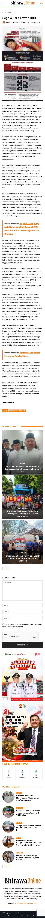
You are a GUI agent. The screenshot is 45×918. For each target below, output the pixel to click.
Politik (18, 838)
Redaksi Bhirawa (19, 22)
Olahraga (22, 508)
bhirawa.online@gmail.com (27, 903)
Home (4, 12)
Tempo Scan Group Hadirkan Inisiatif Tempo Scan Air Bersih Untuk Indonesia (22, 558)
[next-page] (7, 568)
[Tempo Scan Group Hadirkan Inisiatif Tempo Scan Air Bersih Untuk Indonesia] (22, 542)
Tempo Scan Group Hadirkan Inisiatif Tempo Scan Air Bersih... (28, 828)
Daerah (22, 463)
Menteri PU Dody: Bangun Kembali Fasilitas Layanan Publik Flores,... (27, 857)
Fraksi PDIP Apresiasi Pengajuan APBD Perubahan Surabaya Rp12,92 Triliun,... (28, 843)
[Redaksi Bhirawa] (4, 22)
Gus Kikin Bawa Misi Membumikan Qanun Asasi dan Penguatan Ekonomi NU (23, 469)
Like (9, 770)
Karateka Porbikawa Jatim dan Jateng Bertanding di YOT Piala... (28, 813)
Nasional (19, 852)
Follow (22, 770)
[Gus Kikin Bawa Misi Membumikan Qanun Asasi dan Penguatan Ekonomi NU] (22, 452)
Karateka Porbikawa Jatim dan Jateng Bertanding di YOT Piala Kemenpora (22, 513)
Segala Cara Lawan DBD (17, 410)
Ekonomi (22, 552)
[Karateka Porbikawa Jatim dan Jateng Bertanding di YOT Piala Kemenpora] (22, 497)
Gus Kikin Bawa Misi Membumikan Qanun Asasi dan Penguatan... (27, 798)
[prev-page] (3, 568)
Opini (10, 12)
